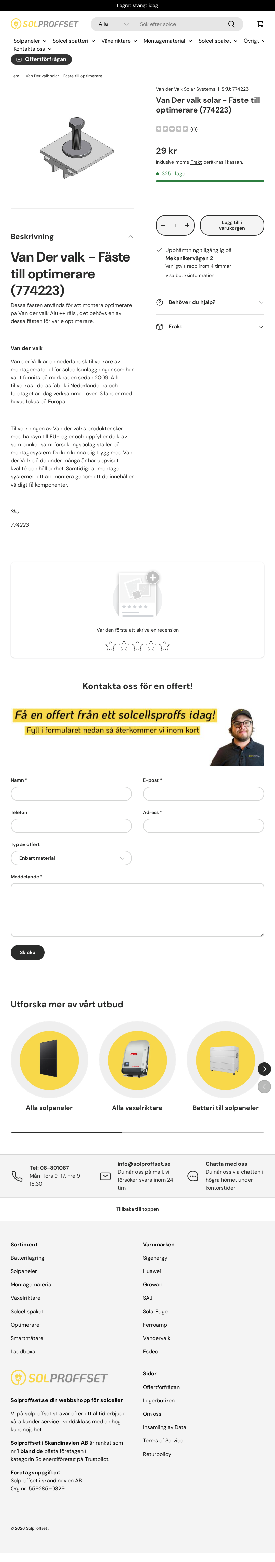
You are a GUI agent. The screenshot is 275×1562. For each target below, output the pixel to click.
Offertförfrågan (161, 1387)
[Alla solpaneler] (49, 1059)
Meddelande (25, 877)
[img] (172, 129)
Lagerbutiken (159, 1400)
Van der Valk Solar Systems (185, 89)
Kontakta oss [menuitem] (29, 48)
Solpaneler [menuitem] (27, 40)
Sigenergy (155, 1257)
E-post (151, 780)
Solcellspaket (27, 1311)
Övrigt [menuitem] (251, 40)
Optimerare (25, 1324)
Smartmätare (27, 1338)
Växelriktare (25, 1297)
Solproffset (36, 1528)
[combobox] (167, 24)
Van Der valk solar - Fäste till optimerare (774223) (66, 76)
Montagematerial (32, 1284)
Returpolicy (157, 1454)
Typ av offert (25, 844)
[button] (260, 24)
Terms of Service (163, 1440)
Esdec (150, 1351)
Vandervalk (156, 1338)
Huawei (152, 1271)
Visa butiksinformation (189, 275)
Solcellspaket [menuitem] (215, 40)
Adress (151, 812)
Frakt (196, 162)
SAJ (147, 1297)
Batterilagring (27, 1257)
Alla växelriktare (137, 1108)
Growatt (153, 1284)
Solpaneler (24, 1271)
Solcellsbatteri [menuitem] (70, 40)
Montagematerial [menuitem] (164, 40)
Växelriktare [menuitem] (116, 40)
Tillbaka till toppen (137, 1209)
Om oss (152, 1413)
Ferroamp (155, 1324)
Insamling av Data (164, 1427)
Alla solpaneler (49, 1108)
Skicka (27, 952)
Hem (15, 76)
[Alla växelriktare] (137, 1059)
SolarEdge (155, 1311)
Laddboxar (24, 1351)
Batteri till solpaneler (225, 1108)
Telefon (19, 812)
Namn (17, 780)
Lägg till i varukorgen (232, 225)
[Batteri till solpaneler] (225, 1059)
